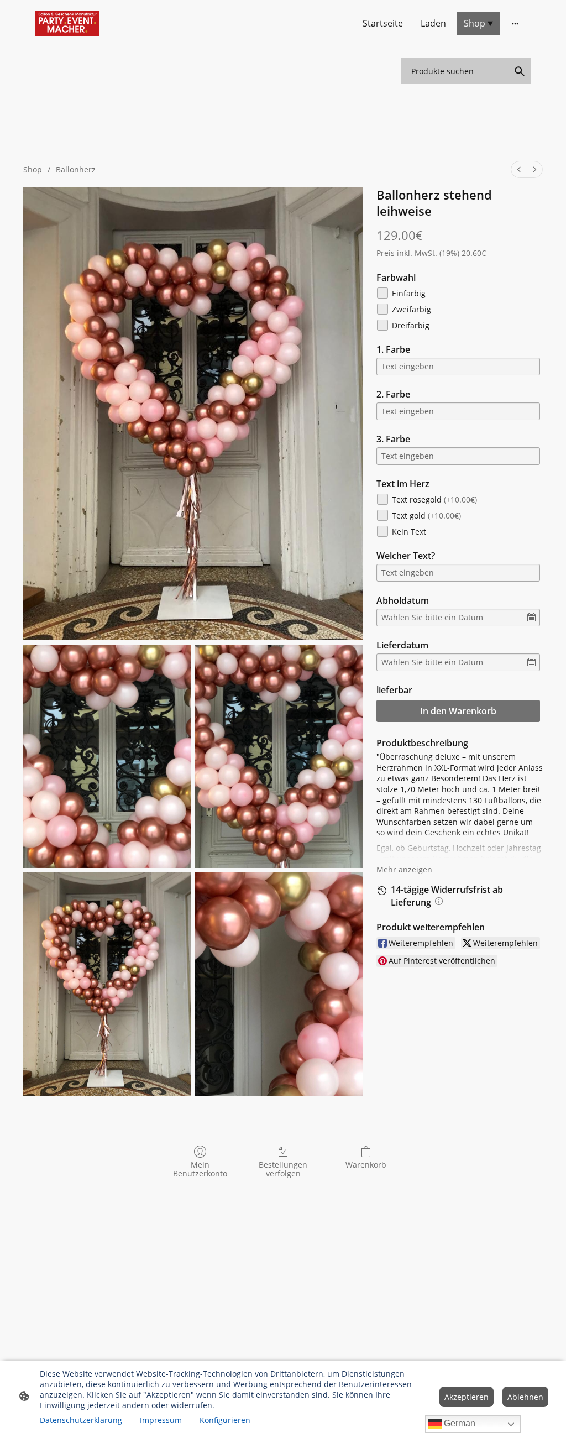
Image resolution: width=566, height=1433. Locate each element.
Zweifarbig (411, 309)
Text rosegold (434, 499)
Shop (32, 169)
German (458, 1423)
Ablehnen (525, 1397)
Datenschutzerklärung (81, 1420)
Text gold (426, 515)
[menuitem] (519, 169)
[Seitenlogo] (67, 23)
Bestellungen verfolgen (283, 1169)
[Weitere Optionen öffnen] (515, 23)
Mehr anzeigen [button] (404, 869)
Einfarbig (409, 293)
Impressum (161, 1420)
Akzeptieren (466, 1397)
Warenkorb (365, 1164)
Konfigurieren (225, 1420)
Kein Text (409, 531)
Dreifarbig (410, 325)
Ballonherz (76, 169)
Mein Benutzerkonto (200, 1169)
